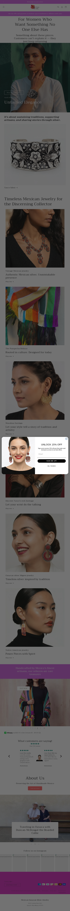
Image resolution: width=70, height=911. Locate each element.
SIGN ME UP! (52, 461)
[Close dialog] (66, 439)
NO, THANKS (52, 466)
